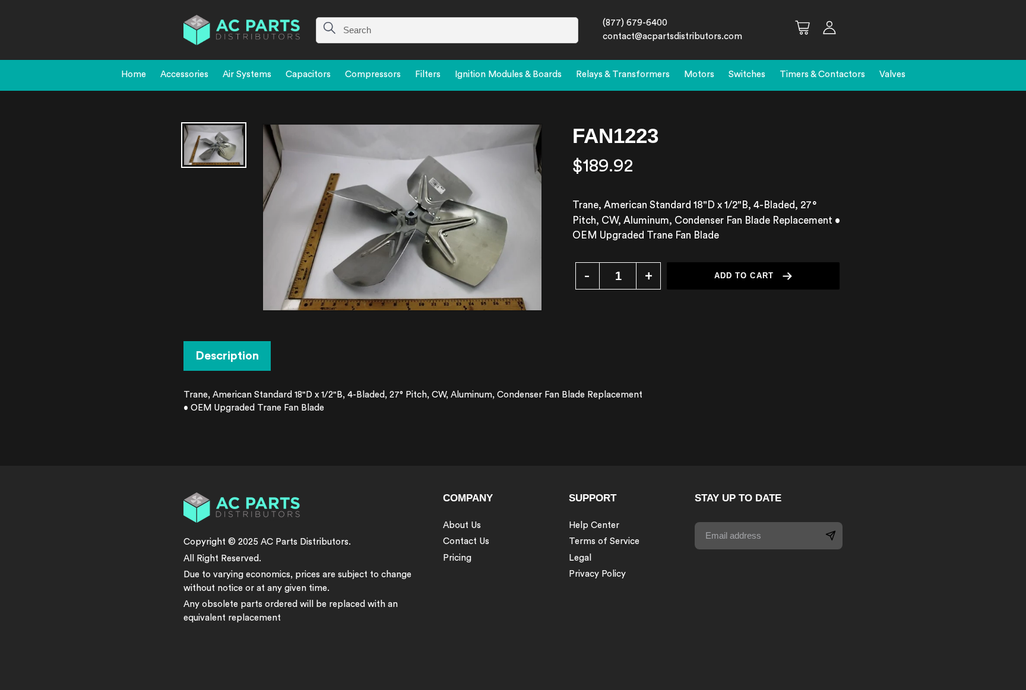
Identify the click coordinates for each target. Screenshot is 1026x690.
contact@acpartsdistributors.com (672, 36)
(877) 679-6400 (635, 22)
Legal (580, 558)
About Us (462, 525)
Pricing (457, 558)
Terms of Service (604, 541)
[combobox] (447, 30)
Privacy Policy (597, 574)
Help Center (594, 525)
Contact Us (466, 541)
